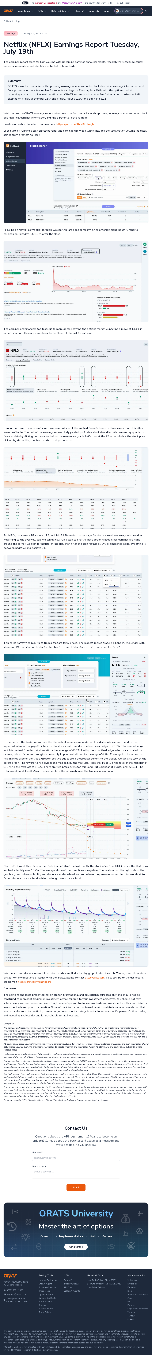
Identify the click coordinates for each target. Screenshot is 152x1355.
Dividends (132, 1283)
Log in (107, 10)
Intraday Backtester (45, 2)
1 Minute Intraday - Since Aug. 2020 (104, 1283)
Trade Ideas (44, 1291)
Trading (42, 1305)
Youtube (131, 1312)
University (94, 10)
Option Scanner (46, 1294)
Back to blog (13, 21)
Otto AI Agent (45, 1283)
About (130, 1298)
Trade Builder (45, 1312)
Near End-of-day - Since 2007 (101, 1280)
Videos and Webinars (138, 1294)
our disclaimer (96, 1342)
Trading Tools (22, 10)
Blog (130, 1291)
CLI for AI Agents (72, 1291)
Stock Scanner (45, 1301)
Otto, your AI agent (72, 2)
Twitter (131, 1315)
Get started (76, 1246)
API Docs (68, 1287)
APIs (40, 10)
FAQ (130, 1301)
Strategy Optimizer (47, 1287)
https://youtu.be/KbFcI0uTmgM (75, 124)
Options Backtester (48, 1298)
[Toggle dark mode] (145, 11)
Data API (68, 1280)
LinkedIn (131, 1319)
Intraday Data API (72, 1283)
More (77, 10)
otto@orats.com (94, 977)
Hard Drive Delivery (96, 1287)
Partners (132, 1305)
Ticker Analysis (46, 1308)
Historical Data (58, 10)
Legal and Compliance (138, 1308)
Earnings (132, 1287)
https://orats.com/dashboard (35, 982)
